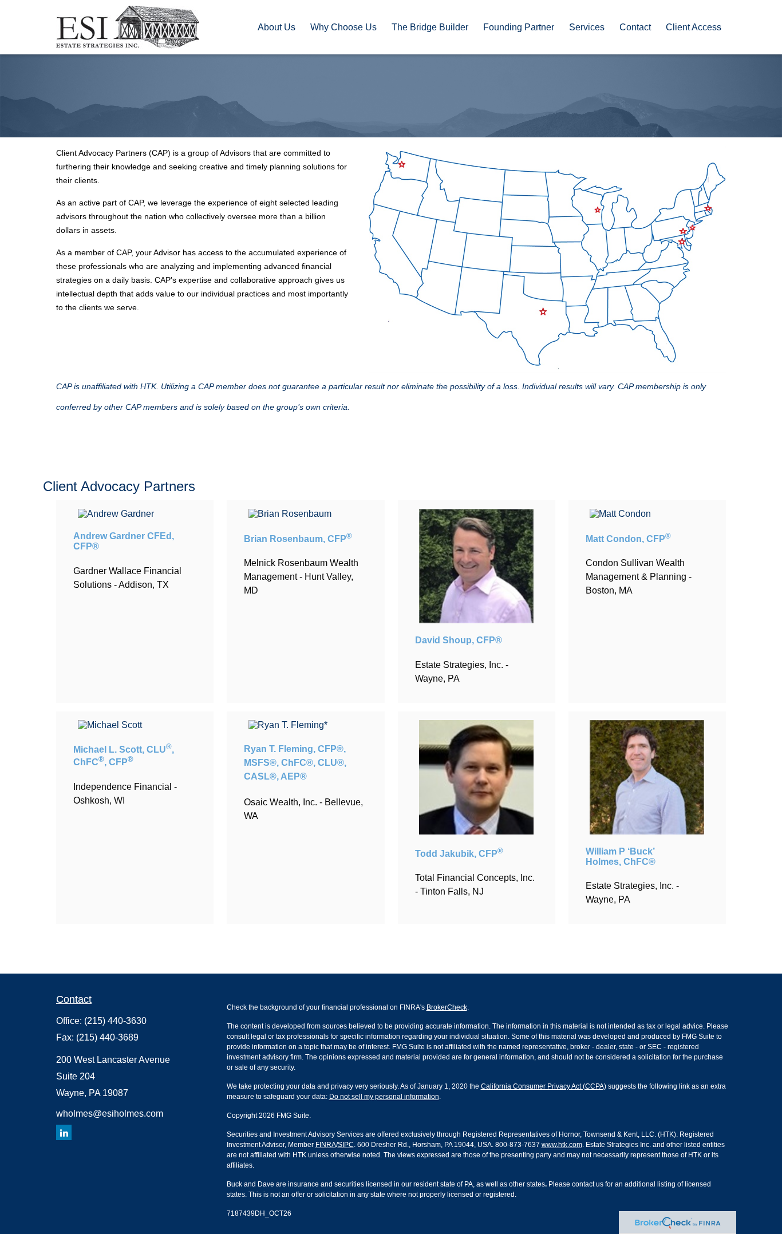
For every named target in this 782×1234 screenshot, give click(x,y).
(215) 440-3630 (115, 1021)
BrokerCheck (446, 1007)
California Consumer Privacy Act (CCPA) (543, 1086)
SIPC (346, 1145)
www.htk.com (562, 1145)
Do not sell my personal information (384, 1097)
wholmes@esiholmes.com (109, 1113)
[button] (276, 27)
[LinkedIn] (64, 1132)
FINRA (325, 1145)
